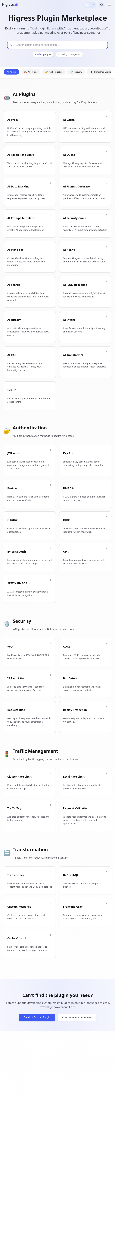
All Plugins (11, 72)
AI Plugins (30, 72)
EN (87, 4)
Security (76, 72)
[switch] (89, 5)
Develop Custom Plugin (37, 1017)
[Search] (101, 4)
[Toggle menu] (110, 5)
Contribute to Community (76, 1017)
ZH (92, 4)
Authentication (54, 72)
